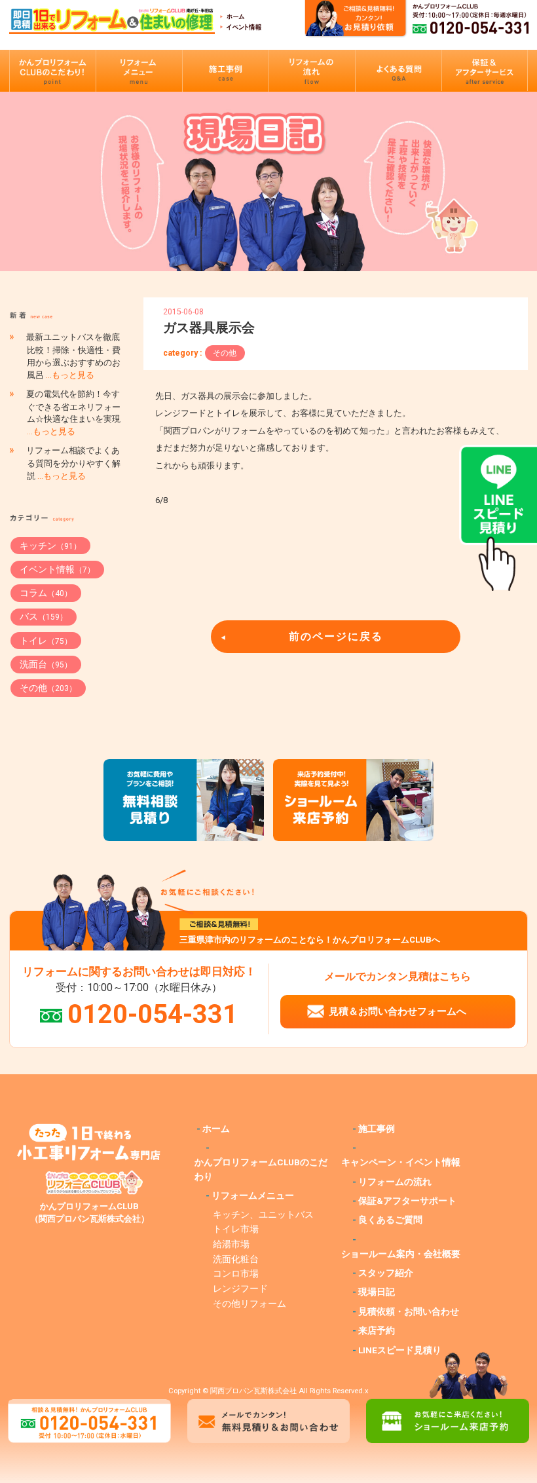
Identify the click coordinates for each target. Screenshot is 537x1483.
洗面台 (46, 664)
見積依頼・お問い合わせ (408, 1311)
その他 (224, 353)
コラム (46, 593)
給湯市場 (231, 1244)
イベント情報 (57, 569)
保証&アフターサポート (407, 1200)
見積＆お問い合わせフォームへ (397, 1011)
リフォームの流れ (395, 1181)
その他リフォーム (249, 1303)
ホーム (216, 1128)
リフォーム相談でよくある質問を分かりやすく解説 (73, 463)
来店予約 (376, 1330)
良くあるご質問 (390, 1219)
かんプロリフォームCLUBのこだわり (260, 1169)
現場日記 (376, 1291)
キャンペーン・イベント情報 (400, 1162)
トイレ (46, 640)
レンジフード (240, 1288)
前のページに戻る (336, 636)
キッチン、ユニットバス (263, 1214)
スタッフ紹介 (385, 1272)
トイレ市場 (236, 1229)
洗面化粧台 (236, 1259)
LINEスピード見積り (399, 1350)
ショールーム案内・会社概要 (400, 1253)
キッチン (50, 545)
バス (43, 616)
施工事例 (376, 1128)
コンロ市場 (236, 1273)
